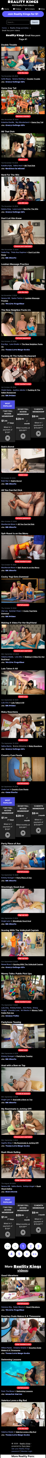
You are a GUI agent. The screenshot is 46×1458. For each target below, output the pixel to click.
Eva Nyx (4, 344)
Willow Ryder (6, 1348)
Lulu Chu (5, 703)
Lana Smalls (14, 344)
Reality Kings (25, 1443)
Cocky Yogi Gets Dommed (14, 576)
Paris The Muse (7, 1391)
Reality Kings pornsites (19, 28)
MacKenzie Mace (8, 524)
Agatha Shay (6, 1143)
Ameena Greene (19, 1348)
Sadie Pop (5, 252)
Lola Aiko (18, 657)
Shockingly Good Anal (12, 887)
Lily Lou (4, 611)
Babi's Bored (7, 446)
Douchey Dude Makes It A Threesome (21, 1316)
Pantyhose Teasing (11, 1022)
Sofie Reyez (6, 79)
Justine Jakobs (19, 390)
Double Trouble (9, 45)
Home (6, 9)
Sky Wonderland (22, 122)
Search (35, 22)
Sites (43, 9)
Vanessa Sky (6, 1307)
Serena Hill (5, 298)
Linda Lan (5, 789)
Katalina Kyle (6, 166)
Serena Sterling (18, 79)
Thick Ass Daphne (18, 252)
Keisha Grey (6, 209)
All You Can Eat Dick (11, 490)
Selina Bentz (6, 746)
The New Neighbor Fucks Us (16, 310)
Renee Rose (6, 964)
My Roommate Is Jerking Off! (16, 1109)
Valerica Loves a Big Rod (14, 1400)
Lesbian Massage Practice (15, 264)
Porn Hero (26, 1446)
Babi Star (5, 481)
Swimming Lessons (11, 1359)
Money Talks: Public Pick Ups (16, 973)
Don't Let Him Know (11, 218)
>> (34, 1254)
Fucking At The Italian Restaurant (18, 356)
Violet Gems (6, 390)
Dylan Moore (18, 1307)
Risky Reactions (9, 712)
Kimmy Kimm (15, 1008)
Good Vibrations (9, 1275)
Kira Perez (27, 1008)
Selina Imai (17, 166)
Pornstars (31, 9)
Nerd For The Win (10, 175)
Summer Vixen (15, 611)
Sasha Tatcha (17, 298)
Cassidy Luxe (13, 1010)
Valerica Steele (7, 657)
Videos (18, 9)
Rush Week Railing (10, 1152)
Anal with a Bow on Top (13, 1065)
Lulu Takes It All (9, 668)
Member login (26, 1451)
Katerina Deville (7, 122)
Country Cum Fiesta (11, 755)
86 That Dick (8, 131)
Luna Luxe (17, 209)
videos (27, 1268)
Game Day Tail (8, 88)
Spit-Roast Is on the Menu (14, 533)
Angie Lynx (5, 921)
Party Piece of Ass (11, 843)
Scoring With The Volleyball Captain (20, 930)
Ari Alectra (25, 1010)
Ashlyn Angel (28, 1186)
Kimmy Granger (7, 878)
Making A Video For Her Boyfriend (19, 622)
